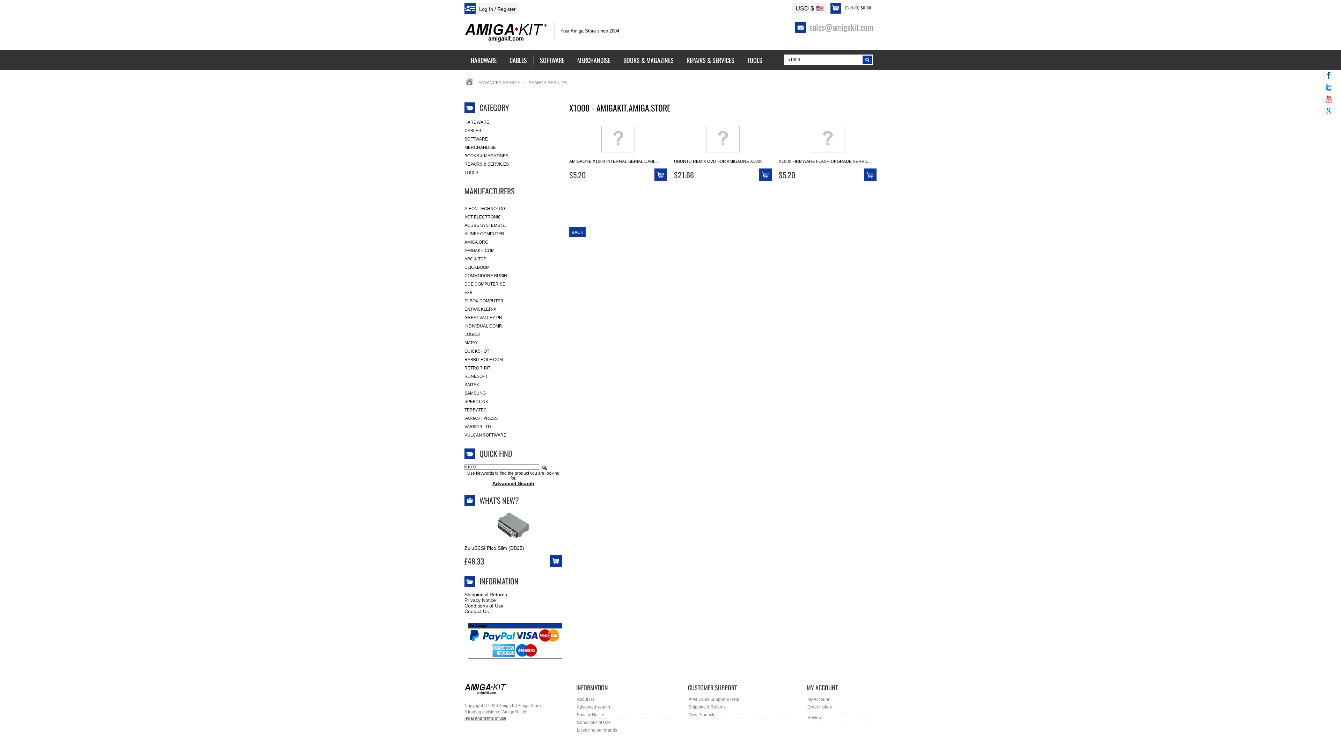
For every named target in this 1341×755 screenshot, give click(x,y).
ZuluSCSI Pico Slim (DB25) (494, 548)
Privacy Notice (480, 600)
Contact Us (476, 611)
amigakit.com (479, 250)
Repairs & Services (486, 164)
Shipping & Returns (485, 594)
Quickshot (476, 351)
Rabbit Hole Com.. (484, 359)
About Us (585, 699)
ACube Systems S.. (485, 225)
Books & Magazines (486, 155)
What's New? (499, 500)
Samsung (475, 393)
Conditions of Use (484, 606)
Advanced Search (499, 82)
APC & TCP (475, 259)
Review (814, 717)
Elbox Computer (484, 301)
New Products (702, 714)
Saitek (471, 384)
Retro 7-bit (477, 368)
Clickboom (477, 267)
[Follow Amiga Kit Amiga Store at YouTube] (1329, 100)
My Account (818, 699)
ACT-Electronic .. (484, 217)
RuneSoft (476, 376)
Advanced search (593, 707)
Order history (819, 707)
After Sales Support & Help (714, 699)
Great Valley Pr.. (484, 317)
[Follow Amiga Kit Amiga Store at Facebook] (1329, 76)
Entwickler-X (480, 309)
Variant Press (481, 418)
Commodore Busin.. (486, 275)
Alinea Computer (484, 233)
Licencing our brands (597, 730)
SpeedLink (476, 401)
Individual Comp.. (483, 326)
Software (476, 139)
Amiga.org (476, 242)
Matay (471, 342)
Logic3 (472, 334)
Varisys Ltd (477, 426)
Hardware (476, 122)
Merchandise (480, 147)
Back (577, 232)
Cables (472, 130)
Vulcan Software (485, 435)
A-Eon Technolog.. (485, 208)
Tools (471, 172)
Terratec (475, 410)
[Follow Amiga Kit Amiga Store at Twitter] (1329, 88)
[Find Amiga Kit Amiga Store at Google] (1329, 111)
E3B (468, 292)
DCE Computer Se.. (485, 284)
